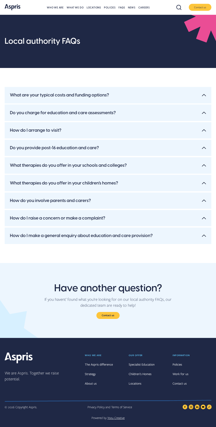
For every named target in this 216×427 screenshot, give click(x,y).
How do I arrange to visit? (35, 130)
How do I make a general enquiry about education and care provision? (81, 236)
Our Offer (136, 355)
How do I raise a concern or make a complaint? (57, 218)
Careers (144, 7)
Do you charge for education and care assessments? (63, 113)
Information (181, 355)
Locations (94, 7)
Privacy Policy (96, 407)
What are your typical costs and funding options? (59, 95)
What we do (75, 7)
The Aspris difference (99, 364)
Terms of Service (121, 407)
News (131, 7)
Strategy (90, 374)
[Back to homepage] (12, 7)
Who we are (55, 7)
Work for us (180, 374)
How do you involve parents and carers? (50, 200)
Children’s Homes (140, 374)
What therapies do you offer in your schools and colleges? (68, 165)
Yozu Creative (116, 418)
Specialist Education (142, 364)
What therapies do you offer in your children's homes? (64, 183)
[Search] (180, 7)
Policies (109, 7)
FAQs (122, 7)
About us (91, 383)
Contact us (200, 7)
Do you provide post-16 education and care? (54, 148)
